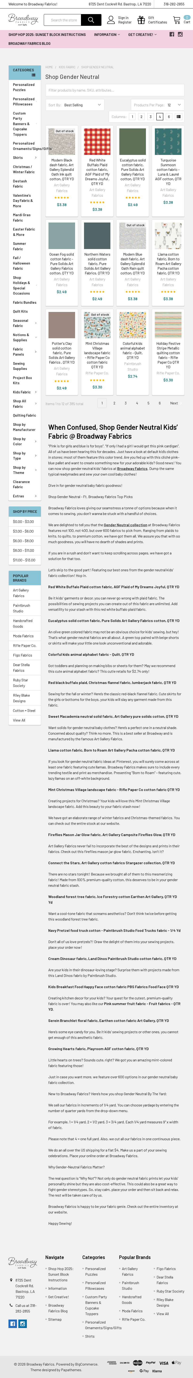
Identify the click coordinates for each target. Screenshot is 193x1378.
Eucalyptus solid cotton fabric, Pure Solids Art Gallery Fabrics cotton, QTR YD (133, 169)
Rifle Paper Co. (24, 645)
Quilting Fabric (24, 415)
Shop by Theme (19, 470)
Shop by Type (19, 456)
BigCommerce (86, 1364)
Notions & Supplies (21, 337)
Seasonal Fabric (20, 323)
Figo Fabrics (22, 655)
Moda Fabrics (23, 635)
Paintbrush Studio (21, 608)
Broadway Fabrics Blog (29, 43)
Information (105, 34)
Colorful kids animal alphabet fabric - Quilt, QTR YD (132, 350)
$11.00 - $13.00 (24, 560)
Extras (18, 496)
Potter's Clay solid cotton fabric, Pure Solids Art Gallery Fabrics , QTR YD (62, 352)
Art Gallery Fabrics (21, 593)
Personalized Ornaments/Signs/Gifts (27, 146)
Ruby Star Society (20, 683)
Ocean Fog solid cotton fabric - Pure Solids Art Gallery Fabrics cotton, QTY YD (61, 263)
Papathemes (71, 1369)
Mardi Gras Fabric (22, 217)
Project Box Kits (22, 380)
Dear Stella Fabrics (21, 667)
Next (174, 403)
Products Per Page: (149, 105)
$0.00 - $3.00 (23, 521)
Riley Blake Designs (21, 698)
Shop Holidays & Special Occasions (21, 285)
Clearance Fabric (21, 484)
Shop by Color (19, 441)
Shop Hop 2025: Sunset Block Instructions (47, 34)
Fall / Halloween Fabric (21, 263)
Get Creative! (140, 34)
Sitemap (55, 1319)
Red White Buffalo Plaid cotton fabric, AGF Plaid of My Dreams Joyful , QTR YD (97, 172)
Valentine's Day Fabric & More (23, 200)
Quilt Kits (20, 311)
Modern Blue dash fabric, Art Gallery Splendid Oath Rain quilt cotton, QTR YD (133, 263)
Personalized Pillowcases (24, 101)
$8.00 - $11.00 (23, 550)
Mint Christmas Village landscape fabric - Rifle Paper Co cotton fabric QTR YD (97, 355)
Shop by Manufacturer (24, 427)
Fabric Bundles (24, 302)
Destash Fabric (20, 183)
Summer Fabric (19, 246)
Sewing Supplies (20, 366)
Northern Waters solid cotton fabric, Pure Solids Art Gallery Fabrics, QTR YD (97, 263)
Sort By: (54, 105)
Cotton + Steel (24, 710)
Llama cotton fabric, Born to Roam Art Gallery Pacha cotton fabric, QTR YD (168, 263)
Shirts (18, 157)
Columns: (119, 116)
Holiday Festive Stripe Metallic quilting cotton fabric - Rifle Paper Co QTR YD (168, 355)
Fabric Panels (18, 352)
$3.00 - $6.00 (23, 531)
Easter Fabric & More (24, 232)
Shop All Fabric (19, 403)
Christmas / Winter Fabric (24, 169)
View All (19, 720)
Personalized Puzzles (24, 87)
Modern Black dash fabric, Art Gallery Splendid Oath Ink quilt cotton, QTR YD (62, 169)
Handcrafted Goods (22, 623)
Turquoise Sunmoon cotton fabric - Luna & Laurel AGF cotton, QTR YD (168, 172)
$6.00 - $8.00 (23, 540)
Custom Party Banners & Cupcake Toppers (21, 123)
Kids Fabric (22, 392)
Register (125, 22)
